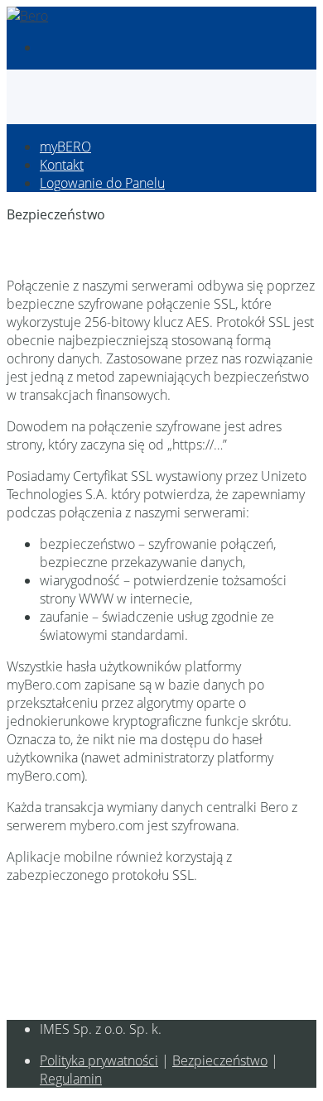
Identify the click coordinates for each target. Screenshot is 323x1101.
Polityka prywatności (99, 1060)
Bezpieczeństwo (220, 1060)
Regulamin (71, 1079)
